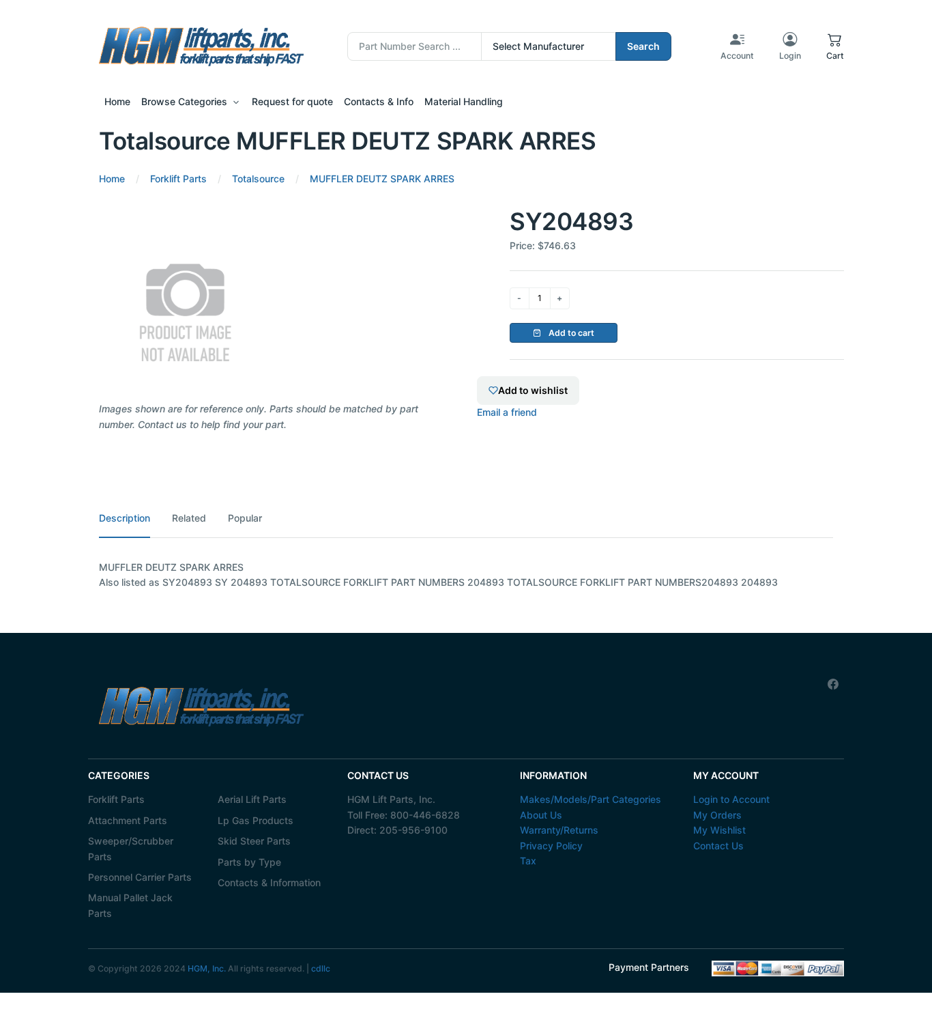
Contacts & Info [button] (378, 101)
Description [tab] (124, 518)
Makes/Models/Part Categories (590, 799)
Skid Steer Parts (254, 841)
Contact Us (718, 845)
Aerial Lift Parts (252, 799)
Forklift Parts (116, 799)
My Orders (717, 815)
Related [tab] (189, 518)
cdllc (320, 968)
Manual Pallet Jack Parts (130, 905)
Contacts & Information (269, 882)
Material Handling (463, 101)
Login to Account (731, 799)
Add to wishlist (533, 390)
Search (643, 46)
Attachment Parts (127, 820)
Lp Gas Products (255, 820)
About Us (541, 815)
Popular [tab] (245, 518)
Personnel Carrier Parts (140, 877)
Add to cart (570, 333)
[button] (835, 46)
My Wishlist (719, 830)
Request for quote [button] (292, 101)
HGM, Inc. (207, 968)
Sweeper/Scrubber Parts (130, 848)
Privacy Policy (551, 845)
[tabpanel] (466, 575)
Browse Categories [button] (184, 101)
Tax (528, 860)
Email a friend (507, 412)
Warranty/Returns (559, 830)
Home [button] (117, 101)
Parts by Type (249, 862)
